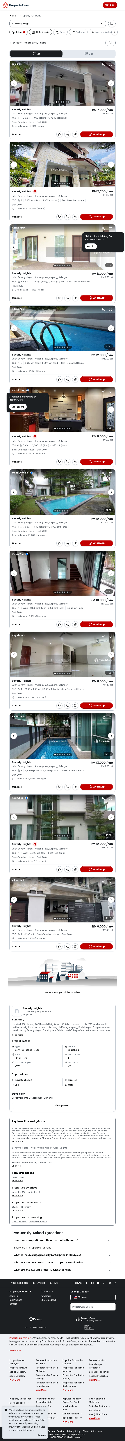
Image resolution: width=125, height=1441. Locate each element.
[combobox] (57, 23)
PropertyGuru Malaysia (17, 1362)
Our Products (15, 1300)
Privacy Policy (39, 1420)
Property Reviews (18, 1368)
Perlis (14, 1177)
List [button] (38, 53)
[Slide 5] (66, 102)
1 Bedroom (26, 1207)
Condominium (44, 1130)
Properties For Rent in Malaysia (73, 1369)
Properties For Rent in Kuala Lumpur (73, 1384)
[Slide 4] (63, 102)
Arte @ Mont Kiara (98, 1414)
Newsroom (46, 1296)
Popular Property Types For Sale (45, 1400)
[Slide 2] (58, 102)
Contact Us (47, 1291)
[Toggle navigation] (121, 5)
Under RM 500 (18, 1192)
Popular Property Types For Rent (71, 1400)
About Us (13, 1296)
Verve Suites (95, 1410)
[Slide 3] (61, 102)
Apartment (57, 1130)
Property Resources (20, 1398)
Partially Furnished (38, 1222)
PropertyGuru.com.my (20, 1338)
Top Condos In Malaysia (97, 1400)
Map (91, 53)
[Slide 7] (69, 183)
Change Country (79, 1291)
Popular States (97, 1360)
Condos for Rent (70, 1413)
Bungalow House (94, 1130)
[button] (20, 1035)
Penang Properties (98, 1376)
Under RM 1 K (34, 1192)
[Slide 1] (56, 102)
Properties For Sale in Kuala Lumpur (47, 1384)
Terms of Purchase (92, 1431)
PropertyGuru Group (20, 1291)
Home (12, 15)
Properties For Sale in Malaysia (47, 1369)
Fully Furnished (19, 1222)
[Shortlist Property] (110, 64)
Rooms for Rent (70, 1418)
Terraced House (28, 1130)
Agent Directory (17, 1376)
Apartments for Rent (70, 1408)
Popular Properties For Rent (72, 1362)
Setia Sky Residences (99, 1406)
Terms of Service (56, 1431)
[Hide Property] (103, 64)
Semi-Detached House (74, 1130)
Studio (15, 1207)
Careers (13, 1304)
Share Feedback (48, 1300)
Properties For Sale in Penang (47, 1377)
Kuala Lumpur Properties (96, 1366)
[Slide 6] (68, 102)
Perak (22, 1177)
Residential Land (20, 1133)
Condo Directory (17, 1372)
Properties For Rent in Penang (73, 1377)
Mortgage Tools (17, 1403)
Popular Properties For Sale (46, 1362)
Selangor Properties (99, 1372)
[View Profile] (16, 63)
